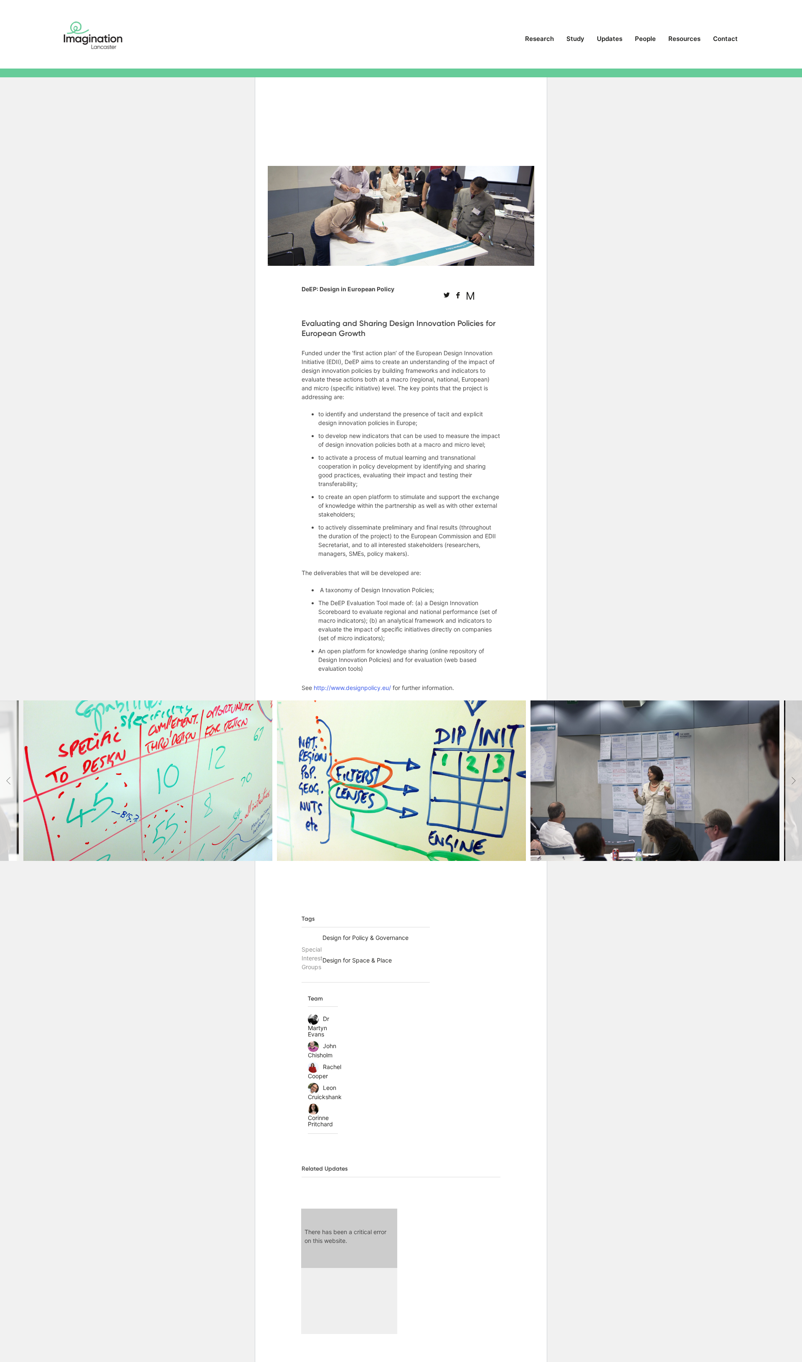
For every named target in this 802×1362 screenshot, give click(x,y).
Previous (8, 780)
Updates (609, 39)
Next (793, 780)
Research (539, 39)
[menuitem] (539, 42)
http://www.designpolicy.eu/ (352, 687)
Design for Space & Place (357, 960)
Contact (725, 39)
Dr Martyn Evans (318, 1026)
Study (575, 39)
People (645, 39)
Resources (684, 39)
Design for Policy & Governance (365, 937)
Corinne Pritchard (320, 1121)
